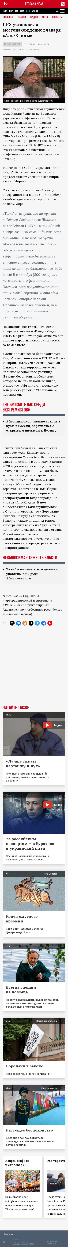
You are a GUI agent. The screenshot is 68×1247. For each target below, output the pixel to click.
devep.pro (51, 1243)
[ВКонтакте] (18, 623)
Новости (8, 17)
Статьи (22, 17)
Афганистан (44, 44)
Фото (45, 17)
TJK (16, 11)
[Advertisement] (34, 668)
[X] (12, 623)
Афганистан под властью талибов (21, 49)
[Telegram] (37, 623)
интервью (13, 141)
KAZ (5, 11)
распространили (16, 498)
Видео (34, 17)
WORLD (35, 11)
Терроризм (29, 44)
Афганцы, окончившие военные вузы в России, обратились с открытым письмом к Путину (33, 425)
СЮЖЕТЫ (57, 17)
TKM (22, 11)
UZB (28, 11)
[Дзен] (31, 623)
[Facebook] (43, 623)
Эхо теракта (56, 1161)
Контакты (8, 1234)
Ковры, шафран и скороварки (17, 1163)
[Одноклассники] (24, 623)
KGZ (11, 11)
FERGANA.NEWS (34, 4)
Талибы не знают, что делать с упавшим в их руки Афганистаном (32, 573)
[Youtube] (49, 623)
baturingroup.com (20, 1244)
